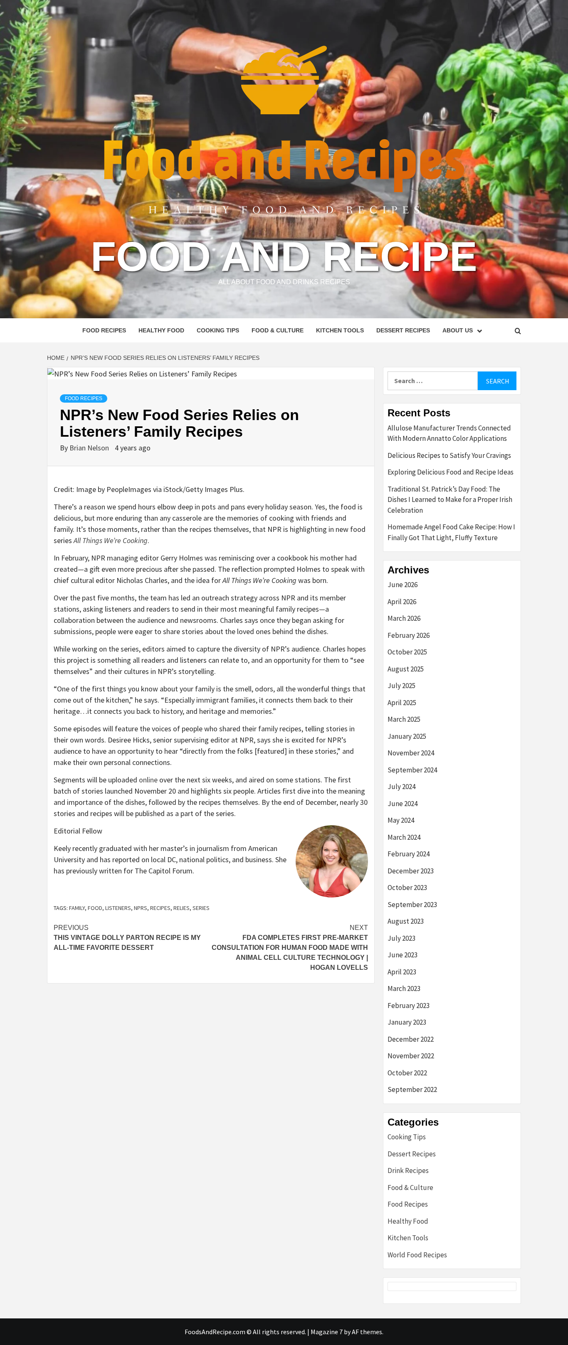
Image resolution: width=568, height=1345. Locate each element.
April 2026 (402, 601)
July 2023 (401, 938)
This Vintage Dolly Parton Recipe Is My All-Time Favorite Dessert (127, 937)
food (95, 908)
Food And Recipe (284, 256)
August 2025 (406, 669)
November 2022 (411, 1055)
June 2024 (402, 803)
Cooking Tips (218, 330)
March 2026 (404, 618)
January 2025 (407, 736)
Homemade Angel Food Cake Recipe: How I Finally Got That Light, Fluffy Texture (451, 532)
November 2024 (411, 752)
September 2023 (412, 904)
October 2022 (407, 1072)
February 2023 (409, 1005)
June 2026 (402, 584)
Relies (181, 908)
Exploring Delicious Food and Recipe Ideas (451, 472)
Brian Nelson (90, 447)
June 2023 (402, 954)
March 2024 (404, 837)
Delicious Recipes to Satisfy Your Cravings (449, 455)
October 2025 (407, 652)
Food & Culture (278, 330)
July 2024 (401, 786)
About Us (457, 330)
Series (201, 908)
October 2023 (407, 887)
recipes (160, 908)
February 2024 (409, 853)
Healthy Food (161, 330)
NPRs (140, 908)
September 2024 (412, 770)
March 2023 (404, 988)
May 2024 (401, 820)
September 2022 (412, 1089)
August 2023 (406, 921)
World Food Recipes (417, 1254)
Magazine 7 (327, 1332)
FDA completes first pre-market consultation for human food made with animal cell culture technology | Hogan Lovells (290, 947)
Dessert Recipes (403, 330)
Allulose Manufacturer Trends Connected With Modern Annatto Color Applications (449, 433)
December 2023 (411, 870)
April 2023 (402, 971)
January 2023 (407, 1022)
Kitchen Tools (340, 330)
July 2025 (401, 685)
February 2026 (409, 635)
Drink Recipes (408, 1170)
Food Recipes (104, 330)
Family (77, 908)
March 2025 (404, 719)
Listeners (118, 908)
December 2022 (411, 1039)
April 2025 (402, 702)
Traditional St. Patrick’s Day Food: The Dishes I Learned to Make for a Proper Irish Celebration (450, 499)
